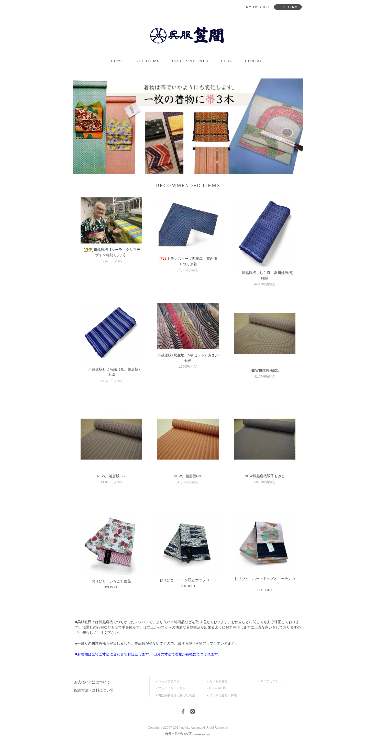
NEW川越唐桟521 (264, 370)
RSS (212, 688)
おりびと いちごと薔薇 (111, 581)
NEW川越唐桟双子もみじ (265, 476)
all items (148, 60)
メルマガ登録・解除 (223, 695)
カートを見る (218, 681)
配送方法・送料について (94, 690)
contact (255, 60)
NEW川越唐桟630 (188, 476)
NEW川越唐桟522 (111, 476)
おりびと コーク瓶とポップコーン (188, 580)
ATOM (222, 688)
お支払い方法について (92, 682)
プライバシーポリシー (173, 688)
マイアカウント (271, 681)
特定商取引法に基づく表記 (176, 695)
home (117, 60)
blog (227, 60)
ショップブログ (169, 681)
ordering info (190, 60)
